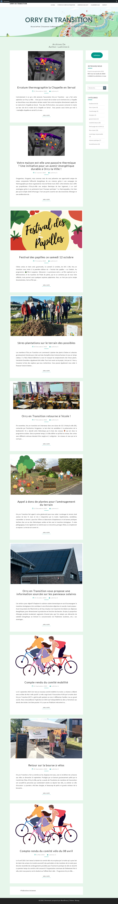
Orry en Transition (18, 4)
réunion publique (94, 140)
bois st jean (92, 107)
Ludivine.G (54, 91)
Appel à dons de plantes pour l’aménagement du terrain (46, 503)
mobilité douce (93, 123)
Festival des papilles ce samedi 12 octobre (46, 257)
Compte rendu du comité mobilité (46, 682)
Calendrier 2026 (95, 5)
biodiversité (92, 103)
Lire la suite (47, 115)
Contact (104, 5)
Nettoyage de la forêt (95, 126)
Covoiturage (92, 111)
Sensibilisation (93, 144)
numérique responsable (96, 134)
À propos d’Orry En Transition (66, 5)
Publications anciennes (28, 891)
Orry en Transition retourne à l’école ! (46, 416)
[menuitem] (1, 1)
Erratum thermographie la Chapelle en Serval (46, 87)
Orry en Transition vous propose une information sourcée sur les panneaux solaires (46, 592)
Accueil (53, 5)
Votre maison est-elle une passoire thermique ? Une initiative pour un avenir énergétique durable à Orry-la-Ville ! (46, 165)
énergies (91, 115)
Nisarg (77, 900)
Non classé (92, 130)
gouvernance (93, 119)
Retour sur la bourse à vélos (46, 765)
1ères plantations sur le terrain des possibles (46, 342)
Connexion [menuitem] (6, 1)
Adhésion (97, 55)
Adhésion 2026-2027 (83, 5)
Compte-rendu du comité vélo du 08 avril (46, 851)
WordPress (64, 900)
